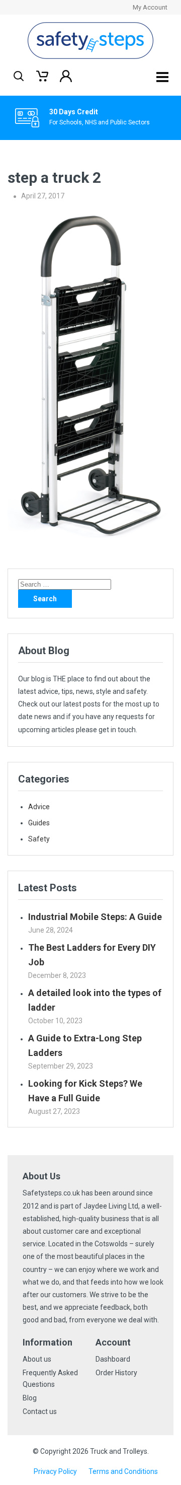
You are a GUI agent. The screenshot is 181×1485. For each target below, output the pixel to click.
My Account (150, 7)
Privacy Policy (55, 1471)
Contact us (40, 1411)
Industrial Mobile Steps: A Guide (95, 916)
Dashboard (113, 1359)
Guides (39, 823)
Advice (39, 807)
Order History (116, 1373)
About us (37, 1359)
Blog (30, 1398)
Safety (39, 839)
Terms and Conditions (123, 1471)
